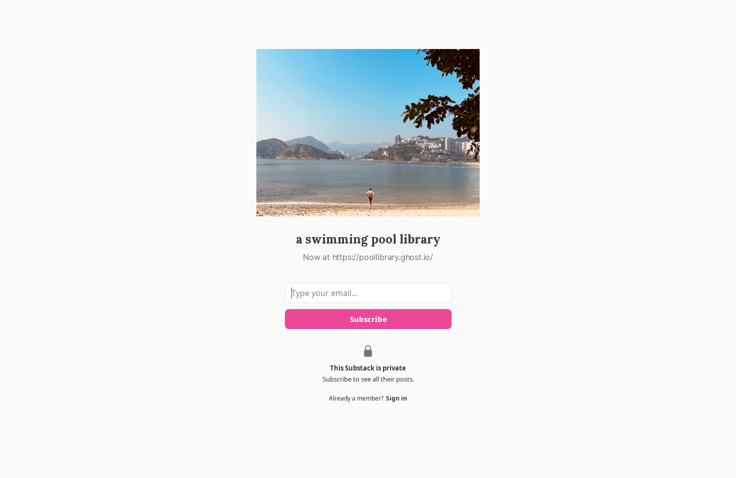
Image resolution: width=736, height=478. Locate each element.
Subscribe (368, 319)
